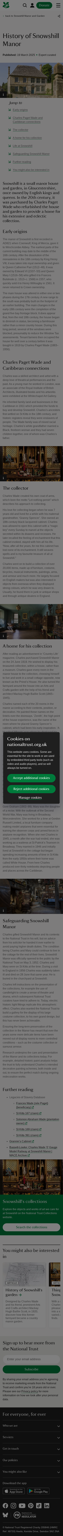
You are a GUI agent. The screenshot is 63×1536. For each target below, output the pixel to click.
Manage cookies (30, 797)
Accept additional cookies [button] (31, 778)
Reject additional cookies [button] (31, 789)
